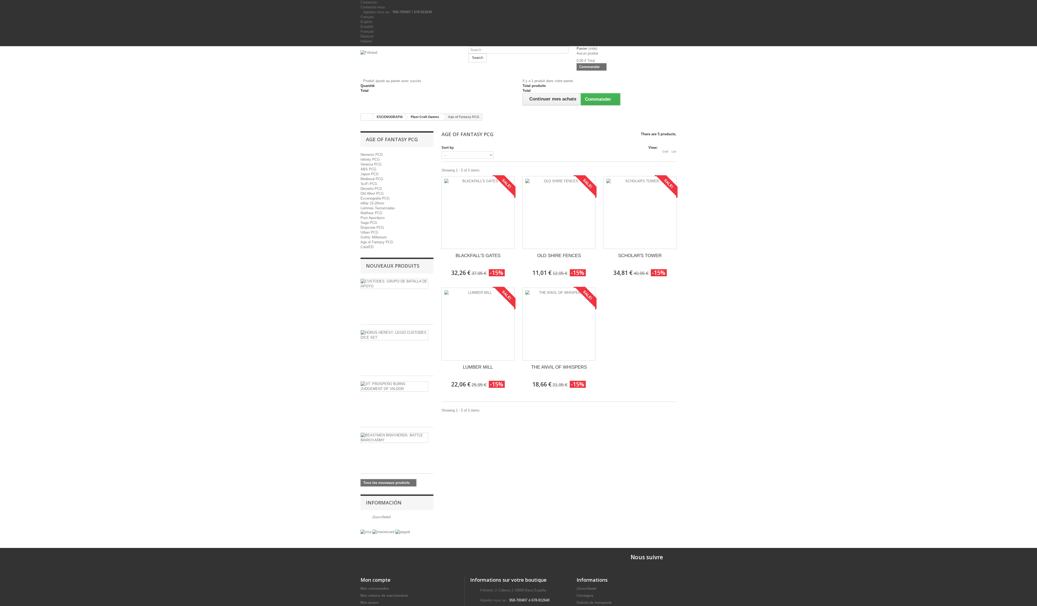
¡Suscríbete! (381, 517)
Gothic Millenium (374, 237)
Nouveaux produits (392, 265)
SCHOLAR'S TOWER (640, 255)
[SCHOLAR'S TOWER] (640, 212)
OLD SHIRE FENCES (559, 255)
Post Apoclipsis (373, 218)
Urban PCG (369, 232)
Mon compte (375, 580)
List (674, 151)
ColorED (367, 247)
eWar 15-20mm (372, 203)
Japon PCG (370, 174)
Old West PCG (372, 193)
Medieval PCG (372, 179)
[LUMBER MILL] (478, 324)
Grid (665, 151)
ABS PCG (368, 169)
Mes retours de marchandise (384, 596)
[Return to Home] (366, 117)
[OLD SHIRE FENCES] (559, 212)
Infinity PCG (370, 159)
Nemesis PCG (372, 155)
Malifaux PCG (371, 213)
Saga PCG (369, 223)
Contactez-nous (373, 7)
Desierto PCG (371, 189)
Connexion (369, 2)
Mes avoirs (370, 603)
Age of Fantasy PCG (377, 242)
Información (384, 502)
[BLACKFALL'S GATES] (478, 212)
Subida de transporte (594, 603)
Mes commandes (375, 589)
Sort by (448, 148)
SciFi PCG (369, 184)
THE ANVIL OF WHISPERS (559, 367)
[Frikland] (410, 60)
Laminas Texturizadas (378, 208)
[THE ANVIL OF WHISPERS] (559, 324)
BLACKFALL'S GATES (478, 255)
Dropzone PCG (372, 227)
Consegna (585, 596)
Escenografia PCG (375, 198)
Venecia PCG (371, 164)
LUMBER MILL (478, 367)
